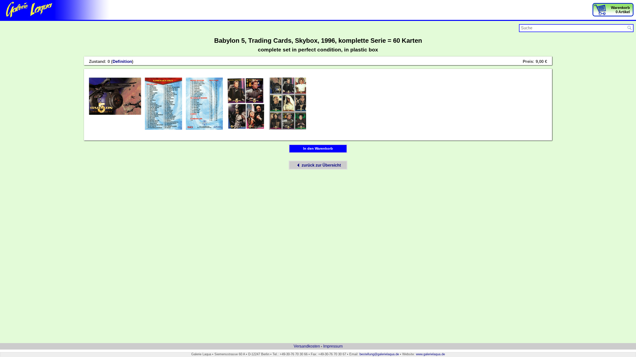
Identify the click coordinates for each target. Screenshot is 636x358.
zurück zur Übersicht (321, 165)
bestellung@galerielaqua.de (379, 354)
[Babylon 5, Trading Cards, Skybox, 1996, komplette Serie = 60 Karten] (115, 113)
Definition (122, 61)
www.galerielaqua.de (430, 354)
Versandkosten (307, 346)
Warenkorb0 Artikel (620, 9)
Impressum (333, 346)
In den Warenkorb (318, 148)
